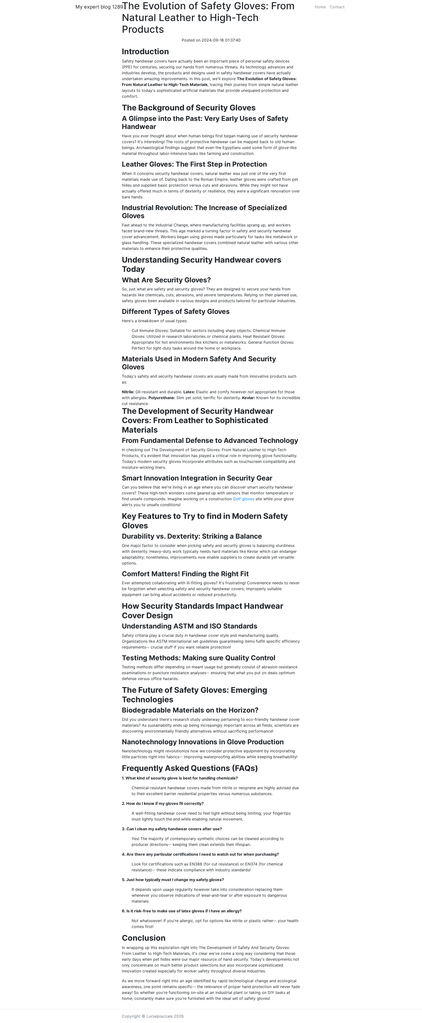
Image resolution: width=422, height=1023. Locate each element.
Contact (337, 6)
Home (320, 6)
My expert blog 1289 (99, 7)
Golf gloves (243, 498)
